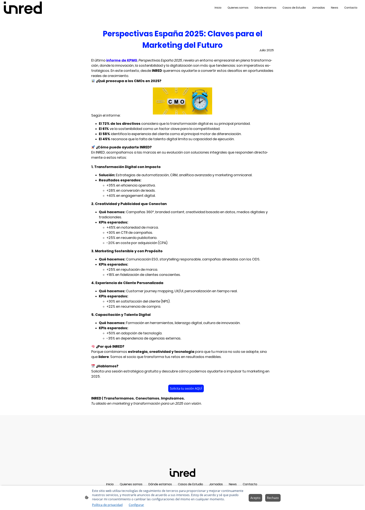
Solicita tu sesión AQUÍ (186, 388)
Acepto (255, 498)
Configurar (136, 505)
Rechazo (273, 498)
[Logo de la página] (23, 8)
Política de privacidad (107, 505)
